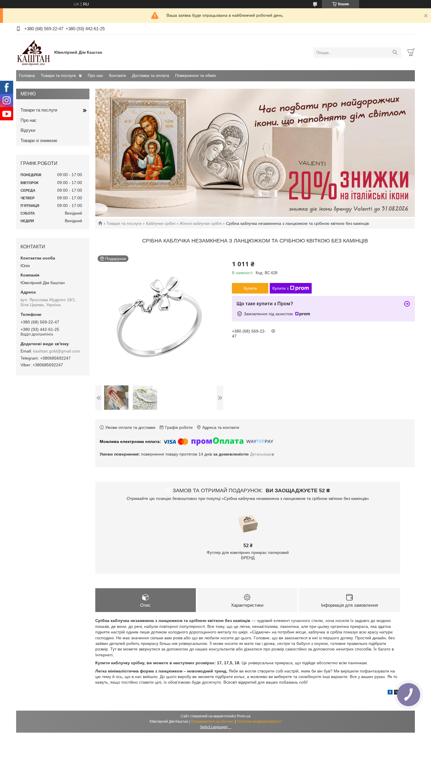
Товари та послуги (58, 75)
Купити (250, 288)
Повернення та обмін (195, 75)
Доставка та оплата (150, 75)
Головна (27, 75)
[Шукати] (394, 52)
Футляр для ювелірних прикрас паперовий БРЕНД (248, 555)
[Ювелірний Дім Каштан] (33, 52)
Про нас (95, 75)
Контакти (117, 75)
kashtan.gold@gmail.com (56, 351)
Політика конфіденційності (259, 721)
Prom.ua (243, 716)
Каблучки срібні (160, 223)
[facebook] (390, 693)
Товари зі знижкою (39, 140)
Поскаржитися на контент (212, 721)
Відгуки (28, 130)
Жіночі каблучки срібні (200, 223)
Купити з (280, 288)
